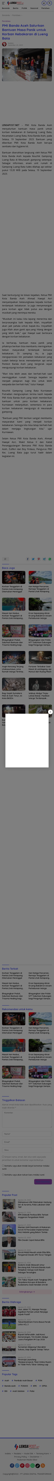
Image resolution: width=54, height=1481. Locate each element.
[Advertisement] (27, 740)
